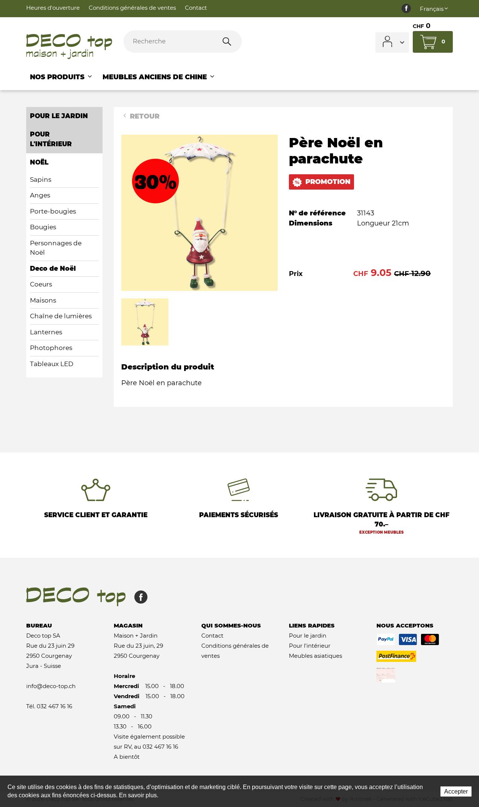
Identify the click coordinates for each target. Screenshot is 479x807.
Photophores (51, 348)
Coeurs (41, 284)
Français (431, 8)
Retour (143, 116)
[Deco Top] (69, 46)
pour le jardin (59, 116)
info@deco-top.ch (51, 686)
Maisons (43, 300)
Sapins (40, 179)
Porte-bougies (53, 211)
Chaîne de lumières (61, 316)
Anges (40, 195)
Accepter (456, 791)
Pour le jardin (307, 635)
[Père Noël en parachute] (199, 212)
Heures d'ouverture (53, 7)
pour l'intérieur (51, 139)
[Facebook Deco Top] (406, 8)
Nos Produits (58, 77)
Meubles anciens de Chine (156, 77)
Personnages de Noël (56, 248)
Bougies (43, 227)
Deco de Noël (53, 268)
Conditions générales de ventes (132, 7)
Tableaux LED (51, 364)
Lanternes (46, 332)
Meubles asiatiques (315, 655)
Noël (39, 162)
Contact (196, 7)
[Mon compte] (392, 42)
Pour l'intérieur (309, 645)
